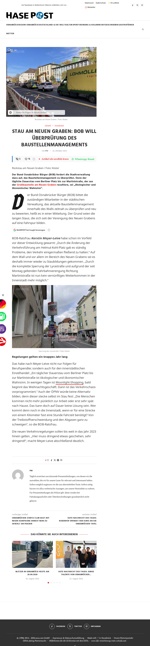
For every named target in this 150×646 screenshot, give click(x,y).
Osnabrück (12, 25)
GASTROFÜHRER (126, 25)
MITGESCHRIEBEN (109, 25)
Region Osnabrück (28, 25)
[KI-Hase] (10, 112)
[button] (14, 5)
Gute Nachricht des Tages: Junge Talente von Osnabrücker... (76, 573)
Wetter (10, 33)
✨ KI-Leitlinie (113, 3)
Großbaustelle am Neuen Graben (36, 185)
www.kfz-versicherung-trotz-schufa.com (108, 640)
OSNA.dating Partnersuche (34, 640)
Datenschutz (101, 3)
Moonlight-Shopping (69, 382)
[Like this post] (48, 460)
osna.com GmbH (42, 638)
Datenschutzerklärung (74, 638)
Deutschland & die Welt (52, 25)
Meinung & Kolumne (90, 25)
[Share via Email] (61, 460)
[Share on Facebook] (52, 460)
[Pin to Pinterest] (58, 460)
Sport (76, 25)
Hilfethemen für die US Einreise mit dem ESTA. (69, 640)
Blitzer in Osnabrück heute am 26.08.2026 (32, 573)
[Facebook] (132, 5)
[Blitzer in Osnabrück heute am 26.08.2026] (32, 554)
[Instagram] (142, 5)
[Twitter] (137, 5)
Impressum (89, 3)
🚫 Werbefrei (90, 7)
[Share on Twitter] (55, 460)
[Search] (143, 29)
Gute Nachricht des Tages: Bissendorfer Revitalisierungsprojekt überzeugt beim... (53, 5)
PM (46, 150)
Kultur (69, 25)
